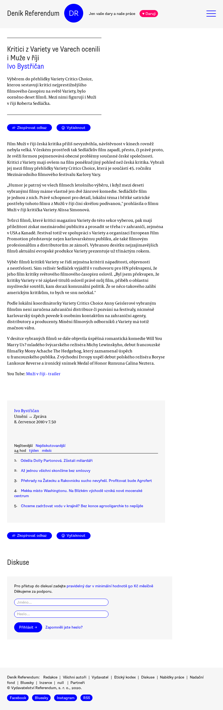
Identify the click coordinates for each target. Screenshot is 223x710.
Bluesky (27, 682)
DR (74, 13)
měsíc (47, 450)
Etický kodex (125, 677)
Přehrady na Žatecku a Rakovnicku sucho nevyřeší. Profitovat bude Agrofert (86, 480)
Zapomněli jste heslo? (64, 627)
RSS (86, 698)
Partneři (77, 682)
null (60, 682)
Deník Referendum (33, 13)
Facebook (18, 698)
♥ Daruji (149, 13)
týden (34, 450)
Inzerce (45, 682)
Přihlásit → (28, 627)
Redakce (50, 677)
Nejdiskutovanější (50, 445)
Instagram (66, 698)
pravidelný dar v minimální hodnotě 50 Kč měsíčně (110, 586)
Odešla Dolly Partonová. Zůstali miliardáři (56, 460)
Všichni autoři (74, 677)
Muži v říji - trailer (43, 373)
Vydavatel (100, 677)
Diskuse (147, 677)
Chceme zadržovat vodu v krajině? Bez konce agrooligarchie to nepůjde (82, 506)
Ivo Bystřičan (25, 66)
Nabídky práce (172, 677)
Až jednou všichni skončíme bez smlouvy (55, 470)
